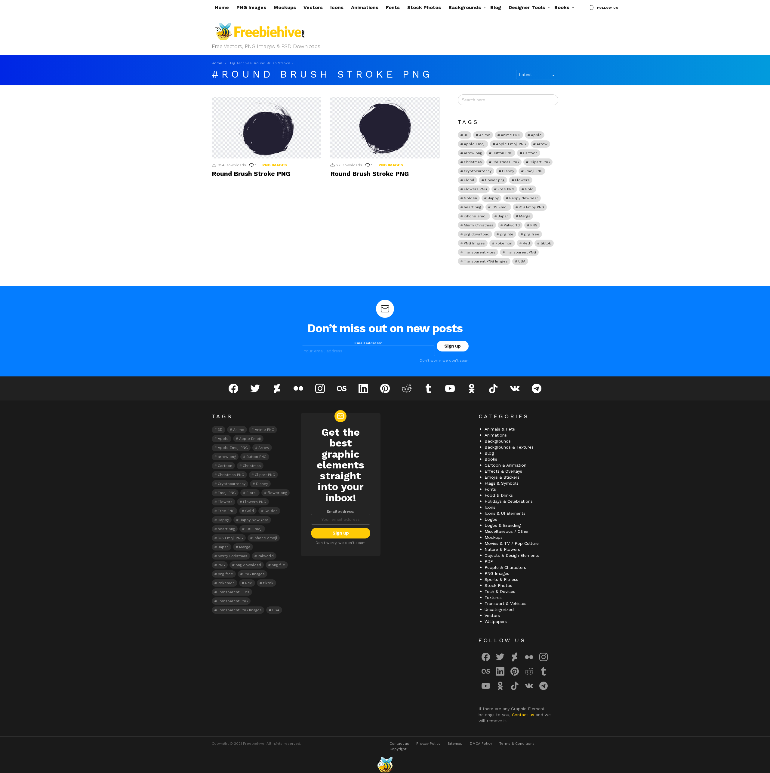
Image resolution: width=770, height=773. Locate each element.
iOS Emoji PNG (531, 207)
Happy (493, 198)
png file (506, 234)
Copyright (398, 749)
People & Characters (505, 567)
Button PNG (502, 153)
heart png (472, 207)
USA (521, 261)
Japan (503, 216)
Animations (364, 7)
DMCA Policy (481, 743)
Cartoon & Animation (505, 465)
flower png (494, 180)
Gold (529, 189)
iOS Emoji (499, 207)
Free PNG (505, 189)
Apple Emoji (474, 144)
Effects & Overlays (503, 471)
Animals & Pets (500, 429)
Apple (536, 135)
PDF (489, 561)
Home (222, 7)
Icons (336, 7)
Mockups (285, 7)
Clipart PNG (539, 162)
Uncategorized (499, 609)
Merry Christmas (478, 225)
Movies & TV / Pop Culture (512, 543)
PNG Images (251, 7)
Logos (491, 519)
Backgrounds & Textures (509, 447)
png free (531, 234)
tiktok (546, 243)
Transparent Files (479, 252)
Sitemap (455, 743)
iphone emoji (475, 216)
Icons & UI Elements (505, 513)
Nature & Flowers (502, 549)
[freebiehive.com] (385, 764)
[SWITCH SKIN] (591, 7)
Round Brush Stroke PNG (251, 173)
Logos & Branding (503, 525)
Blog (495, 7)
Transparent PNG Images (486, 261)
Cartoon (530, 153)
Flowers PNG (475, 189)
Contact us (524, 714)
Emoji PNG (534, 171)
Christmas (473, 162)
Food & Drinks (499, 495)
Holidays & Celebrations (509, 501)
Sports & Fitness (501, 579)
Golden (470, 198)
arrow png (473, 153)
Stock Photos (424, 7)
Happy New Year (523, 198)
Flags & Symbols (502, 483)
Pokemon (503, 243)
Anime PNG (510, 135)
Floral (469, 180)
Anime (484, 135)
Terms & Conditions (516, 743)
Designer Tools (527, 7)
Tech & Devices (500, 591)
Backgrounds (464, 7)
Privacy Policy (428, 743)
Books (561, 7)
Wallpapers (496, 621)
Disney (508, 171)
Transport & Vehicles (505, 603)
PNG (533, 225)
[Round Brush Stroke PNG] (266, 127)
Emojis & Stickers (502, 477)
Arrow (542, 144)
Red (526, 243)
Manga (524, 216)
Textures (493, 597)
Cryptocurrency (477, 171)
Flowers (522, 180)
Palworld (512, 225)
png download (476, 234)
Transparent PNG (521, 252)
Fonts (393, 7)
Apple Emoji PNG (511, 144)
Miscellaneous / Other (507, 531)
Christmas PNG (505, 162)
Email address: (368, 343)
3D (466, 135)
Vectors (313, 7)
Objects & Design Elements (512, 555)
